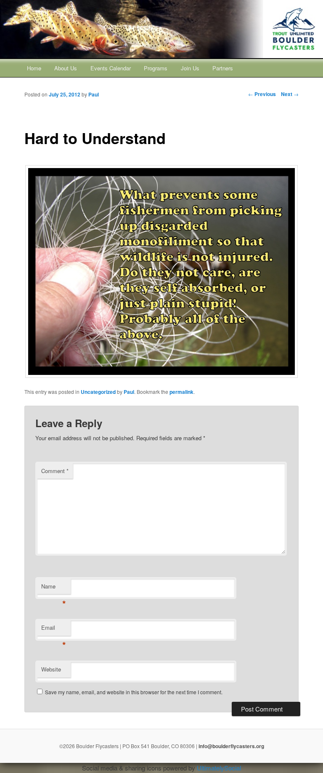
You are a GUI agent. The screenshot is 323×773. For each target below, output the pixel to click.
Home (34, 68)
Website (51, 669)
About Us (65, 68)
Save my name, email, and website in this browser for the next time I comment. (133, 691)
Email (53, 629)
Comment (55, 471)
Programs (155, 68)
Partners (222, 68)
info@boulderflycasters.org (231, 746)
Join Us (190, 68)
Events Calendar (110, 68)
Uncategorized (98, 392)
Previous (262, 94)
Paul (129, 392)
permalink (181, 392)
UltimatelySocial (219, 767)
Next (290, 94)
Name (53, 588)
